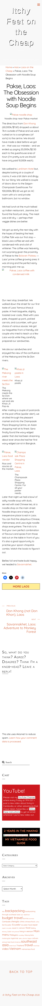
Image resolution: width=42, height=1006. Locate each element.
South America (16, 942)
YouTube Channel (26, 797)
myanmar (14, 938)
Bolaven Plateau (27, 255)
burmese (31, 918)
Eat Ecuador (7, 925)
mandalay (21, 935)
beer (22, 915)
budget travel (12, 918)
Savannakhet (24, 564)
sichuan (35, 938)
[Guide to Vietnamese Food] (15, 835)
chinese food (30, 922)
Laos (9, 931)
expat (35, 925)
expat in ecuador (7, 928)
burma (25, 918)
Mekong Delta (29, 935)
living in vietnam (26, 931)
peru (20, 938)
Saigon (30, 938)
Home (9, 67)
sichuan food (6, 942)
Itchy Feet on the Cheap (19, 994)
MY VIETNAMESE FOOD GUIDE (21, 841)
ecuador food (26, 925)
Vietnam (15, 948)
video (5, 948)
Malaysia (14, 935)
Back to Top (21, 971)
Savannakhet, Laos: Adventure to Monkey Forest (20, 626)
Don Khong (29, 123)
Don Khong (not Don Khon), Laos (21, 610)
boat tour (27, 915)
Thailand (20, 945)
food (28, 928)
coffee (37, 922)
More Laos (21, 586)
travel (29, 945)
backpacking (15, 911)
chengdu (15, 921)
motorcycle (6, 938)
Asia (16, 67)
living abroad (15, 931)
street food (12, 945)
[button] (8, 387)
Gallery (33, 928)
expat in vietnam (18, 928)
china (22, 921)
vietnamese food (28, 949)
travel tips (36, 945)
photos (25, 938)
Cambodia (6, 922)
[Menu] (38, 4)
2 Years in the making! (21, 831)
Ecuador (16, 924)
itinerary (4, 931)
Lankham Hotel (25, 168)
